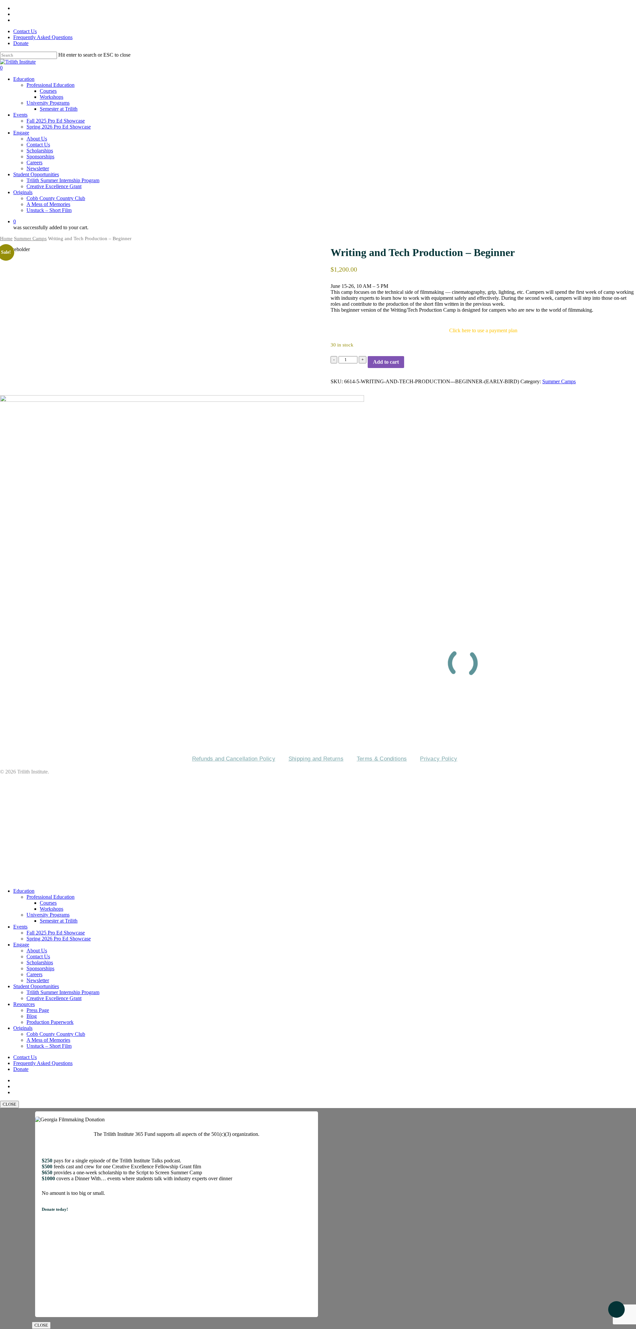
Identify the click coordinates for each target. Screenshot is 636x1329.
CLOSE (9, 1104)
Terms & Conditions (382, 759)
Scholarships (39, 962)
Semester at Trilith (59, 921)
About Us (36, 950)
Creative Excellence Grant (53, 998)
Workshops (51, 909)
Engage (21, 944)
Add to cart (386, 362)
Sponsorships (40, 968)
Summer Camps (30, 238)
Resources (24, 1004)
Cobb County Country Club (55, 1034)
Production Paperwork (50, 1022)
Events (291, 709)
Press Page (37, 1010)
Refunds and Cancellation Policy (233, 759)
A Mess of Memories (48, 1040)
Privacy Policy (438, 759)
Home (6, 238)
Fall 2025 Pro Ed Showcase (55, 932)
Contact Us (248, 709)
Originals (22, 1028)
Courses (48, 903)
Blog (31, 1016)
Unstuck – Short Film (49, 1046)
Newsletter (37, 980)
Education (23, 891)
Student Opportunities (36, 986)
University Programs (48, 915)
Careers (329, 709)
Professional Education (50, 897)
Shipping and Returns (316, 759)
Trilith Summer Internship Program (62, 992)
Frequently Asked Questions (402, 709)
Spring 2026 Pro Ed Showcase (58, 938)
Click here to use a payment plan (483, 330)
